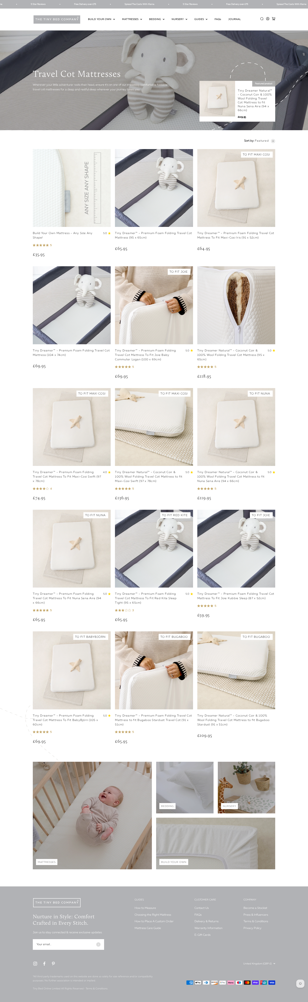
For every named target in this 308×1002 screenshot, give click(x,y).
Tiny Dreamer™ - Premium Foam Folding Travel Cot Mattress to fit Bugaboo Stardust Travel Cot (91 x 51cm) (153, 720)
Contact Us (201, 908)
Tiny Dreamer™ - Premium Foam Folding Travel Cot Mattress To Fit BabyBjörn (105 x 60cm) (65, 720)
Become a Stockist (255, 908)
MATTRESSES (130, 19)
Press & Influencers (255, 914)
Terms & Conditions (255, 921)
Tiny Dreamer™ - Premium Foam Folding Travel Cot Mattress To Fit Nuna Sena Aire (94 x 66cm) (67, 598)
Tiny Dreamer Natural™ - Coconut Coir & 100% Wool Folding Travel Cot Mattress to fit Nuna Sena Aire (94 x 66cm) (231, 477)
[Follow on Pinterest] (53, 963)
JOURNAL (234, 19)
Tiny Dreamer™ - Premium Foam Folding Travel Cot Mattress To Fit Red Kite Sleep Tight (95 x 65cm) (146, 598)
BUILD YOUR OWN (99, 19)
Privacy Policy (252, 928)
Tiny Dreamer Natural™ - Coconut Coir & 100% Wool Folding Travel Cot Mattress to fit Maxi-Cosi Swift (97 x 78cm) (148, 477)
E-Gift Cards (202, 935)
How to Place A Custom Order (154, 921)
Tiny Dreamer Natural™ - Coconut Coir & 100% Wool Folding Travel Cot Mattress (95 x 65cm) (231, 355)
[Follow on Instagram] (35, 963)
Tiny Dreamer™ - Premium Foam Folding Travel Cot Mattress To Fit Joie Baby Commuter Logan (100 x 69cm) (145, 355)
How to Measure (145, 908)
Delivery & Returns (206, 921)
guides (199, 19)
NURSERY (178, 19)
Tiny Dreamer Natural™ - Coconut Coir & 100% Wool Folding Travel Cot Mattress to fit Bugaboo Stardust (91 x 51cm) (233, 720)
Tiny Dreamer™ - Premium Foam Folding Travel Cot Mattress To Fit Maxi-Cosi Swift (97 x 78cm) (67, 477)
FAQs (218, 19)
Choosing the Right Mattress (153, 914)
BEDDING (155, 19)
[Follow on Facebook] (44, 963)
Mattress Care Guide (148, 928)
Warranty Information (208, 928)
